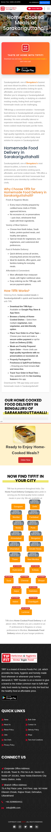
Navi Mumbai (33, 559)
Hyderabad (17, 570)
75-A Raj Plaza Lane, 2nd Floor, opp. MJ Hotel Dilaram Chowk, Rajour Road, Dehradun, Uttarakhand (24, 792)
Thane (15, 559)
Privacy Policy (9, 745)
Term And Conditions (35, 740)
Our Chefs (7, 740)
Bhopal (41, 581)
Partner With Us (36, 8)
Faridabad (33, 517)
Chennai (24, 581)
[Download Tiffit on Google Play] (25, 69)
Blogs (30, 735)
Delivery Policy (33, 730)
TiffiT (23, 822)
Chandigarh (33, 602)
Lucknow (25, 612)
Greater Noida (35, 549)
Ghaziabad (14, 549)
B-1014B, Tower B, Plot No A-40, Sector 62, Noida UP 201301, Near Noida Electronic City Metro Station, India (23, 776)
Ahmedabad (16, 538)
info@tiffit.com (13, 808)
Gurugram (18, 506)
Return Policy (9, 730)
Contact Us (32, 725)
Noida (18, 528)
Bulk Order (32, 720)
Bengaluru (29, 38)
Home (20, 38)
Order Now (25, 460)
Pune (33, 528)
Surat (8, 581)
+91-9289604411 (34, 2)
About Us (7, 725)
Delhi (34, 506)
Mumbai (16, 517)
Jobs (6, 735)
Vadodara (33, 591)
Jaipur (16, 591)
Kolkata (35, 570)
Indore (15, 602)
